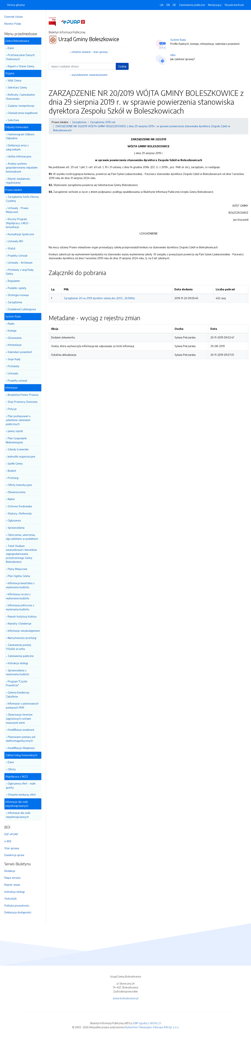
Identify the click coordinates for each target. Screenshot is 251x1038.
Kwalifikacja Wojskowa (21, 748)
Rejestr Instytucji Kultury (22, 616)
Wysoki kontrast (234, 4)
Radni (11, 323)
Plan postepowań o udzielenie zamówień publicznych (18, 420)
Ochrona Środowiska (20, 506)
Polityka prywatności (16, 905)
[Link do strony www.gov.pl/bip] (54, 21)
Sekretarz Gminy (17, 87)
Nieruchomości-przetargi (22, 637)
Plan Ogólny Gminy (19, 576)
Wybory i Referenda (20, 513)
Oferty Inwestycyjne (20, 484)
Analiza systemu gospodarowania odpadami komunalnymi (21, 167)
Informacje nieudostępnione (24, 630)
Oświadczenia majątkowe (23, 112)
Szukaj (122, 66)
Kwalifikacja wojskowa (21, 729)
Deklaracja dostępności (17, 912)
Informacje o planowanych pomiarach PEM (22, 705)
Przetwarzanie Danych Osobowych (20, 57)
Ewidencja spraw (14, 855)
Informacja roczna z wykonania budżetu (18, 596)
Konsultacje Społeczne (21, 234)
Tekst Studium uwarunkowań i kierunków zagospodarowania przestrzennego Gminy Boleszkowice (21, 553)
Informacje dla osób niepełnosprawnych (18, 814)
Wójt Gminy (14, 80)
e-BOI (7, 841)
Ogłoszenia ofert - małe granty (21, 785)
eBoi (172, 55)
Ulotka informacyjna (19, 156)
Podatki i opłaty (17, 288)
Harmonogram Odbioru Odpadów (20, 136)
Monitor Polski (12, 23)
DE (174, 4)
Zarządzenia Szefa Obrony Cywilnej (22, 198)
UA (162, 4)
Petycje (12, 409)
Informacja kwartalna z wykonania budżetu (20, 585)
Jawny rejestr (15, 431)
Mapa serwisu (12, 877)
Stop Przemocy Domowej (22, 401)
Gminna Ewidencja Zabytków (17, 694)
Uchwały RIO (15, 241)
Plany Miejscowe (17, 569)
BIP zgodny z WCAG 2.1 (148, 1023)
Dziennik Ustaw (13, 16)
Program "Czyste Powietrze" (16, 683)
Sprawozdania (16, 527)
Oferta (12, 769)
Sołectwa (13, 120)
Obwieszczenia (16, 492)
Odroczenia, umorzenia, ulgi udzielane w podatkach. (22, 536)
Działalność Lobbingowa (22, 309)
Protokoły (13, 366)
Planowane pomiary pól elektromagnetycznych (20, 739)
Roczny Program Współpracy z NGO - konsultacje (18, 223)
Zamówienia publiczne (21, 656)
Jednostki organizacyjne (21, 456)
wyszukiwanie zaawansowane (89, 74)
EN (168, 4)
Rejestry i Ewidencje (19, 623)
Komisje (12, 330)
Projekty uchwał (17, 380)
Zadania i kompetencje (21, 105)
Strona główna (16, 4)
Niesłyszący (215, 4)
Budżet (12, 470)
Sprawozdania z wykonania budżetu (17, 672)
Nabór (11, 499)
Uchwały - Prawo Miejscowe (17, 210)
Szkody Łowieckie (18, 449)
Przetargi (13, 477)
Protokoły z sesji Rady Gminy (20, 271)
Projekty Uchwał (17, 255)
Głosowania (14, 337)
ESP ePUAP (11, 834)
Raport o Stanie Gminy (21, 66)
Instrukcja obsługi (18, 663)
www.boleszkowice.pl (125, 998)
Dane (11, 48)
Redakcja (9, 870)
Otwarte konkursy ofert (22, 794)
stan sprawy (100, 51)
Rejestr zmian (12, 884)
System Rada (178, 39)
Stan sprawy (11, 848)
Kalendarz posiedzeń (20, 352)
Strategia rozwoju (18, 295)
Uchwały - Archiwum (20, 262)
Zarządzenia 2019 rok (102, 122)
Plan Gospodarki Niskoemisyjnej (16, 440)
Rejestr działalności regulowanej (18, 180)
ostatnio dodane (81, 51)
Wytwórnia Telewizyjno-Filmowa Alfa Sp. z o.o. (151, 1027)
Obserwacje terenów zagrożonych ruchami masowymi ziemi (19, 718)
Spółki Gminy (15, 463)
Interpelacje (14, 344)
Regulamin (14, 280)
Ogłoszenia (14, 520)
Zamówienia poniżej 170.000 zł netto (18, 647)
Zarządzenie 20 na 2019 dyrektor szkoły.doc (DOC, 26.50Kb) (99, 298)
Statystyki (10, 898)
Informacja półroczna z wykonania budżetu (20, 607)
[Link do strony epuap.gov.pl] (73, 21)
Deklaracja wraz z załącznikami (17, 147)
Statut (11, 248)
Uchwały (13, 373)
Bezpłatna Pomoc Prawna (23, 394)
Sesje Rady (14, 359)
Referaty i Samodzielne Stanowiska (20, 96)
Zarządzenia (15, 302)
